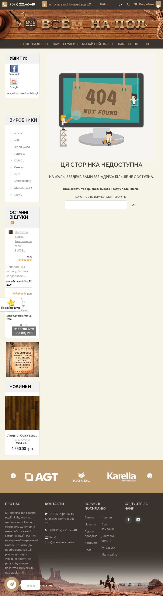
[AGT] (41, 477)
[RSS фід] (12, 222)
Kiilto (16, 174)
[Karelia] (121, 477)
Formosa (19, 153)
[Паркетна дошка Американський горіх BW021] (10, 232)
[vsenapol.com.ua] (84, 24)
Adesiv (17, 133)
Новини (106, 517)
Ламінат (124, 44)
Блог (88, 550)
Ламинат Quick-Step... (22, 435)
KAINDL (18, 160)
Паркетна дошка (34, 44)
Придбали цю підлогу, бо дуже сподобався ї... (17, 271)
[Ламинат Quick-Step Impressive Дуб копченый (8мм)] (22, 413)
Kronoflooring (22, 180)
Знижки (90, 517)
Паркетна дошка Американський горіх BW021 (25, 241)
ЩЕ (137, 44)
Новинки (90, 524)
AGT (16, 140)
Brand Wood (21, 147)
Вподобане (146, 4)
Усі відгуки (108, 547)
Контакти (91, 543)
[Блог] (22, 359)
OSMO (17, 194)
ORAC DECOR (22, 187)
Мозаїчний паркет (97, 44)
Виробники (23, 120)
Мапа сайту (109, 554)
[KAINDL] (81, 477)
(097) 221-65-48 (22, 4)
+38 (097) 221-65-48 (63, 530)
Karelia (18, 167)
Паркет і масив (65, 44)
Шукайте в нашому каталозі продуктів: (100, 196)
